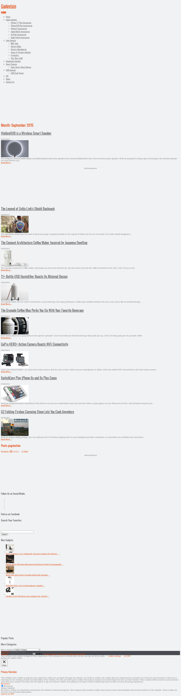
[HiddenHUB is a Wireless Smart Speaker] (90, 149)
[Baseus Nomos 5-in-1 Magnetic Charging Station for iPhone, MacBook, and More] (10, 552)
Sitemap (4, 654)
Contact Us (10, 82)
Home (8, 16)
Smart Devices (11, 64)
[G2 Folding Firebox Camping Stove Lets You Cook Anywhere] (90, 427)
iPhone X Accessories (19, 28)
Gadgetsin (8, 6)
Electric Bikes (16, 46)
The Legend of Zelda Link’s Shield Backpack (28, 208)
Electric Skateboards (19, 49)
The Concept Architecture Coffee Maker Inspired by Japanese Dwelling (44, 242)
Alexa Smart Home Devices (21, 67)
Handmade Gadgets (13, 61)
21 (23, 451)
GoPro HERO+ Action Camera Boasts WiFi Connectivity (34, 344)
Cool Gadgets (11, 40)
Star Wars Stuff (17, 58)
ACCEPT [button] (127, 656)
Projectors (15, 55)
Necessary (8, 686)
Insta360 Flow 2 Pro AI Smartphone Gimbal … (25, 586)
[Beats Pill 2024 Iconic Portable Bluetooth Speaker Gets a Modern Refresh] (10, 573)
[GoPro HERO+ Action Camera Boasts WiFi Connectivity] (90, 360)
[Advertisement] (90, 102)
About (8, 79)
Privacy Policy (50, 654)
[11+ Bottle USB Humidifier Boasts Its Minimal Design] (90, 292)
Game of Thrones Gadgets (21, 52)
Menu (3, 13)
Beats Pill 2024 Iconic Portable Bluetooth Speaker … (28, 575)
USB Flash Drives (17, 73)
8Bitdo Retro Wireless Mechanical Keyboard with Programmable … (35, 564)
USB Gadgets (11, 70)
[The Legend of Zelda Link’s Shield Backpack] (90, 224)
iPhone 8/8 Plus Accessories (21, 25)
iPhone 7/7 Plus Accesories (21, 22)
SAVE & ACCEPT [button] (7, 694)
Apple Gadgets (11, 19)
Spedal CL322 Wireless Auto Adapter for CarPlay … (28, 596)
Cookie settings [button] (114, 656)
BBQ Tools (14, 43)
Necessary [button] (5, 684)
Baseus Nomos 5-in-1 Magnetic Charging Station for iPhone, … (33, 554)
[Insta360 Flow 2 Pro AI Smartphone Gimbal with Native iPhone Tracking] (10, 584)
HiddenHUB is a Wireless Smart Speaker (26, 133)
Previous (5, 451)
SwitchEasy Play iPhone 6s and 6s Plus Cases (29, 377)
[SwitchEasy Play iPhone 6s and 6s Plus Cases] (90, 393)
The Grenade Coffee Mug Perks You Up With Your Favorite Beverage (42, 310)
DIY (7, 76)
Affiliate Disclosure (77, 654)
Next (26, 451)
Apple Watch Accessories (20, 31)
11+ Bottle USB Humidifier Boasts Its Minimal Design (34, 276)
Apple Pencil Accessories (20, 37)
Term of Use (62, 654)
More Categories (8, 650)
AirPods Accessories (18, 34)
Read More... (6, 163)
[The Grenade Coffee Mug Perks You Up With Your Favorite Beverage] (90, 326)
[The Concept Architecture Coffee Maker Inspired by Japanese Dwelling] (90, 258)
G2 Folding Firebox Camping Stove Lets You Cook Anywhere (37, 411)
